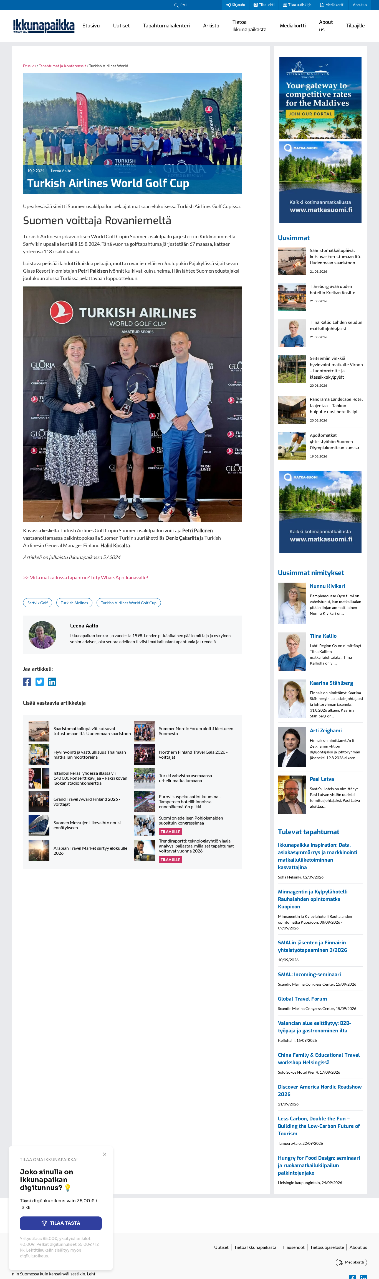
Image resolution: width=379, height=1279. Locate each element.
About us (360, 4)
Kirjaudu (238, 4)
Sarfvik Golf (37, 602)
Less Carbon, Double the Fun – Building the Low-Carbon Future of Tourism (319, 1126)
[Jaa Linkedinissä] (52, 681)
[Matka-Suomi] (320, 182)
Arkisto (211, 25)
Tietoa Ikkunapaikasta (250, 26)
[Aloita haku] (176, 5)
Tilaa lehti (266, 4)
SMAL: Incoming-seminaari (309, 974)
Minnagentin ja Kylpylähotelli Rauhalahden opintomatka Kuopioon (313, 899)
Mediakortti (334, 4)
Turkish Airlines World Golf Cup (128, 602)
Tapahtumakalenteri (166, 25)
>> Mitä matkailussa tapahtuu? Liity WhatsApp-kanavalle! (85, 577)
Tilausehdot (293, 1247)
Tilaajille (355, 25)
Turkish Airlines (74, 602)
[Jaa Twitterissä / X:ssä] (40, 681)
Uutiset (121, 25)
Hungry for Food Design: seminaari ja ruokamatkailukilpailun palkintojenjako (319, 1165)
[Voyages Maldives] (320, 97)
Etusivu (91, 25)
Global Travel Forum (302, 999)
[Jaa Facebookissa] (27, 681)
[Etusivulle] (44, 26)
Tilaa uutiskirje (300, 4)
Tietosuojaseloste (327, 1247)
